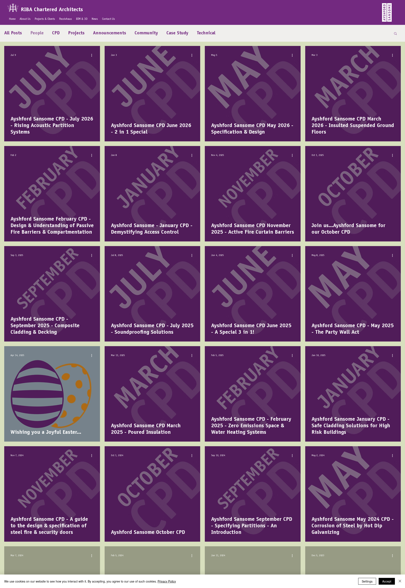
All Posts (13, 33)
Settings (367, 581)
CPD (56, 33)
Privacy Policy (167, 581)
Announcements (109, 33)
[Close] (399, 581)
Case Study (177, 33)
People (37, 33)
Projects (76, 33)
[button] (395, 34)
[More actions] (93, 55)
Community (146, 33)
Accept (386, 581)
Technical (206, 33)
